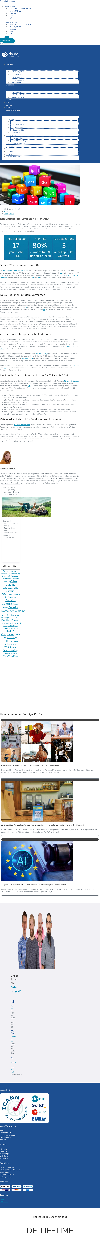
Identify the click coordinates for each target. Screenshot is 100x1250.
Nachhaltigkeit (12, 626)
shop (73, 346)
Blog (8, 107)
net (5, 368)
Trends (11, 214)
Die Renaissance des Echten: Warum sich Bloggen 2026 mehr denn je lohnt (30, 765)
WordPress (13, 655)
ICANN (4, 620)
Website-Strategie (10, 653)
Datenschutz (8, 588)
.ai (56, 317)
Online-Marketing (10, 628)
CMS (3, 578)
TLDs (6, 214)
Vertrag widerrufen (7, 1174)
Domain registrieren (19, 72)
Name (3, 687)
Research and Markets (22, 425)
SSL (7, 102)
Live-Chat (3, 1151)
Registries (17, 635)
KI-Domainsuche (18, 75)
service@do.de (16, 1074)
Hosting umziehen (18, 97)
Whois (5, 656)
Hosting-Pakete (18, 92)
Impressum (4, 1158)
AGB (2, 1167)
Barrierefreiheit (5, 574)
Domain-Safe (16, 82)
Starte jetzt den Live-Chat (13, 1048)
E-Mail (8, 100)
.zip (29, 386)
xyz (46, 353)
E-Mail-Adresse (6, 692)
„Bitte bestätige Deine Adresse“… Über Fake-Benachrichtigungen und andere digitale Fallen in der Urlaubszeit (42, 825)
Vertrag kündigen (6, 1177)
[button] (7, 39)
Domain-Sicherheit (9, 602)
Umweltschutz (5, 1133)
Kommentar (5, 683)
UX (16, 641)
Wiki (11, 18)
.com (61, 273)
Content (8, 578)
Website (3, 697)
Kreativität (17, 620)
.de (39, 277)
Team (2, 1130)
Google (6, 618)
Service (9, 105)
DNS (16, 588)
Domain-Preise (17, 77)
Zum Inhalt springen (7, 1)
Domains (9, 64)
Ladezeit (5, 626)
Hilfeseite (3, 1149)
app (77, 365)
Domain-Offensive (8, 592)
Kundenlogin (5, 1153)
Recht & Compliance (8, 633)
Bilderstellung (15, 574)
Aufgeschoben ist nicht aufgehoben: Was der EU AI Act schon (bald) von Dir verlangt (33, 884)
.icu (36, 353)
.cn (33, 277)
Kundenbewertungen (8, 1135)
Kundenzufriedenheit (11, 623)
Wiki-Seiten (4, 1156)
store (2, 349)
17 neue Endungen (71, 381)
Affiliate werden (6, 1137)
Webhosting (10, 650)
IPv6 (9, 620)
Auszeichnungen (10, 571)
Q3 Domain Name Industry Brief (15, 270)
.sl (26, 307)
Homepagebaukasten (14, 618)
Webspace (10, 85)
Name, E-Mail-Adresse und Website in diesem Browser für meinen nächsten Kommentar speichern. (39, 702)
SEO (4, 637)
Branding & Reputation (10, 576)
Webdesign (10, 647)
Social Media (11, 638)
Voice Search (13, 644)
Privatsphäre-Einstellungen (10, 1170)
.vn (44, 310)
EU (2, 618)
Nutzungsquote (27, 358)
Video (7, 644)
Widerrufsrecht (5, 1172)
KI (12, 620)
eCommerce (14, 615)
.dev (73, 365)
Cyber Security (11, 583)
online (67, 346)
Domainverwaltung (13, 611)
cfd (40, 353)
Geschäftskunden (13, 110)
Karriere (3, 1140)
